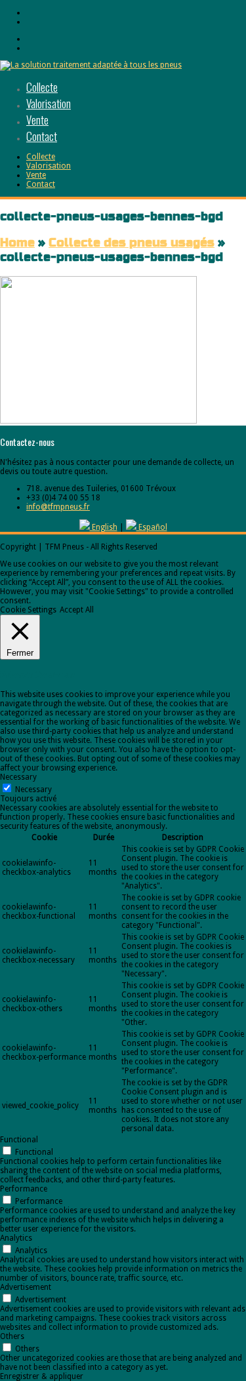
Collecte (42, 87)
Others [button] (12, 1336)
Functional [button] (19, 1139)
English (103, 527)
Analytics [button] (16, 1238)
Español (151, 527)
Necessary (33, 789)
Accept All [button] (77, 609)
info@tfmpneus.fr (58, 506)
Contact (41, 136)
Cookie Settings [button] (28, 609)
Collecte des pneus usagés (132, 242)
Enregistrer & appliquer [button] (41, 1376)
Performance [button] (23, 1188)
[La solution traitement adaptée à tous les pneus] (91, 65)
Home (17, 242)
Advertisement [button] (25, 1287)
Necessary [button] (18, 777)
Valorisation (48, 103)
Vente (37, 119)
